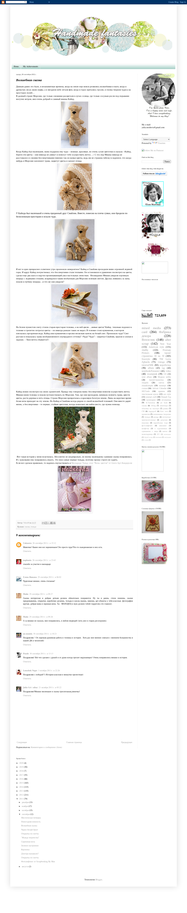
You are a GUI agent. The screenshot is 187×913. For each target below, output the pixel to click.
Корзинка (25, 849)
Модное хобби (164, 376)
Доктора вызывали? (30, 853)
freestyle (146, 359)
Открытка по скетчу (30, 833)
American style (156, 346)
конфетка (145, 428)
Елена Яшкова (30, 577)
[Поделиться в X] (48, 523)
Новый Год (166, 396)
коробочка (165, 365)
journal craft (151, 396)
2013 (21, 790)
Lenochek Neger (30, 670)
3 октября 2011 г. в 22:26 (49, 670)
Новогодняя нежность (30, 821)
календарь (167, 434)
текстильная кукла (150, 394)
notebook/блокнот (151, 371)
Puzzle (26, 653)
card (144, 331)
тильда (33, 526)
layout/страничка (156, 379)
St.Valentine (150, 402)
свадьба (145, 382)
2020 (21, 763)
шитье (165, 431)
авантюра (164, 405)
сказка (27, 526)
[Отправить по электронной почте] (43, 523)
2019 (21, 766)
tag (163, 367)
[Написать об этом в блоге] (46, 523)
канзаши (158, 437)
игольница (166, 399)
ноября (25, 806)
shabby (145, 350)
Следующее (22, 742)
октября (25, 810)
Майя (25, 593)
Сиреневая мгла (28, 841)
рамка (165, 408)
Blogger (99, 879)
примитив (146, 414)
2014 (21, 786)
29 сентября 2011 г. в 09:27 (41, 594)
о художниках (161, 428)
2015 (21, 782)
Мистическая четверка (31, 817)
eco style (167, 394)
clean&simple (147, 385)
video (168, 371)
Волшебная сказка (29, 825)
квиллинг (163, 425)
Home (16, 66)
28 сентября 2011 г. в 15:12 (44, 543)
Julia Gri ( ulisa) (30, 687)
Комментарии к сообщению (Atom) (46, 747)
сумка (146, 440)
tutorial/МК (147, 365)
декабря (25, 802)
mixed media (151, 328)
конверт (162, 385)
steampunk (152, 373)
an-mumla (27, 633)
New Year (165, 343)
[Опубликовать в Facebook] (51, 523)
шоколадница (147, 434)
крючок (161, 391)
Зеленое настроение (30, 845)
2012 (21, 794)
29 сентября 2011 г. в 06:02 (49, 577)
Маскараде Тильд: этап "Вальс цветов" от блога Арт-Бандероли (101, 462)
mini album (147, 376)
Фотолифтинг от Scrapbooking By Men (38, 861)
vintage (161, 361)
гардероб (152, 411)
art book (163, 402)
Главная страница (74, 742)
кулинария (151, 399)
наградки (168, 437)
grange (156, 417)
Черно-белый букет (29, 829)
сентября (25, 814)
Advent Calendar (159, 388)
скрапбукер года (160, 423)
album (151, 367)
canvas (161, 382)
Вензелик (148, 339)
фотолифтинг (147, 425)
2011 (21, 798)
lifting (153, 405)
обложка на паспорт (150, 408)
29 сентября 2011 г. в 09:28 (41, 616)
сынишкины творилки (162, 414)
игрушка (145, 423)
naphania (27, 560)
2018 (21, 770)
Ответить (27, 551)
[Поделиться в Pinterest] (54, 523)
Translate (161, 143)
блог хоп (164, 411)
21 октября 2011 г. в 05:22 (50, 687)
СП (165, 374)
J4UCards (146, 391)
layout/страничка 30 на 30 (156, 354)
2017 (21, 775)
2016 (21, 778)
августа (25, 866)
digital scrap (148, 437)
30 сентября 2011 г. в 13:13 (41, 653)
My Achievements (30, 66)
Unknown (27, 543)
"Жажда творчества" (30, 837)
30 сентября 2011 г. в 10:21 (45, 633)
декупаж (164, 420)
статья (144, 388)
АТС (158, 434)
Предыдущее (126, 742)
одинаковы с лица (150, 431)
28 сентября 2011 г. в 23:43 (44, 560)
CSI (143, 411)
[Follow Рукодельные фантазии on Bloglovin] (154, 174)
